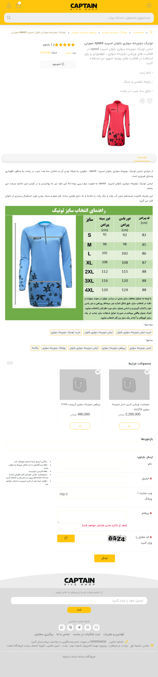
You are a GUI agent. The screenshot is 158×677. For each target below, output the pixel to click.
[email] (96, 627)
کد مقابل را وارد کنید (144, 540)
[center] (9, 17)
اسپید (68, 52)
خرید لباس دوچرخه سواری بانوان (134, 332)
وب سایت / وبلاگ (145, 496)
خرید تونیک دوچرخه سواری (65, 332)
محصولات (138, 32)
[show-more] (129, 426)
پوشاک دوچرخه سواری (114, 32)
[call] (70, 627)
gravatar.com (40, 477)
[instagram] (88, 627)
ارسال (105, 558)
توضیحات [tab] (142, 157)
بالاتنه (35, 348)
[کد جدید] (66, 538)
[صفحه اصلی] (151, 33)
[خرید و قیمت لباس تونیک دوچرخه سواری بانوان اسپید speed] (79, 580)
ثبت (79, 610)
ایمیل (145, 479)
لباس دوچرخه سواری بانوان (99, 332)
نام (150, 464)
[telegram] (79, 627)
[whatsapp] (62, 627)
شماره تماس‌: (115, 642)
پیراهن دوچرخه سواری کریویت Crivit (80, 404)
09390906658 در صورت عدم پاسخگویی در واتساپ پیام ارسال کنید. (68, 642)
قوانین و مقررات (113, 634)
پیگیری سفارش (43, 634)
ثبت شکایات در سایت (86, 634)
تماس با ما (63, 634)
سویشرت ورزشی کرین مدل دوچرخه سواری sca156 (131, 407)
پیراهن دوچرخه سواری (84, 32)
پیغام (145, 513)
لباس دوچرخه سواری (140, 348)
